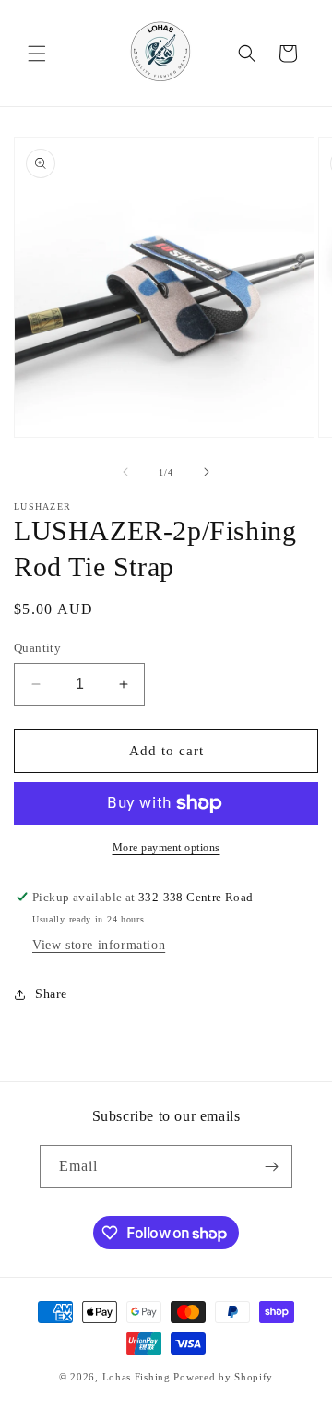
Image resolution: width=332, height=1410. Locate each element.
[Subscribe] (271, 1166)
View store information (98, 945)
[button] (37, 53)
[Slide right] (206, 472)
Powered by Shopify (223, 1376)
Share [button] (51, 994)
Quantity (37, 648)
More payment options (166, 847)
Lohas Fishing (136, 1376)
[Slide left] (125, 472)
